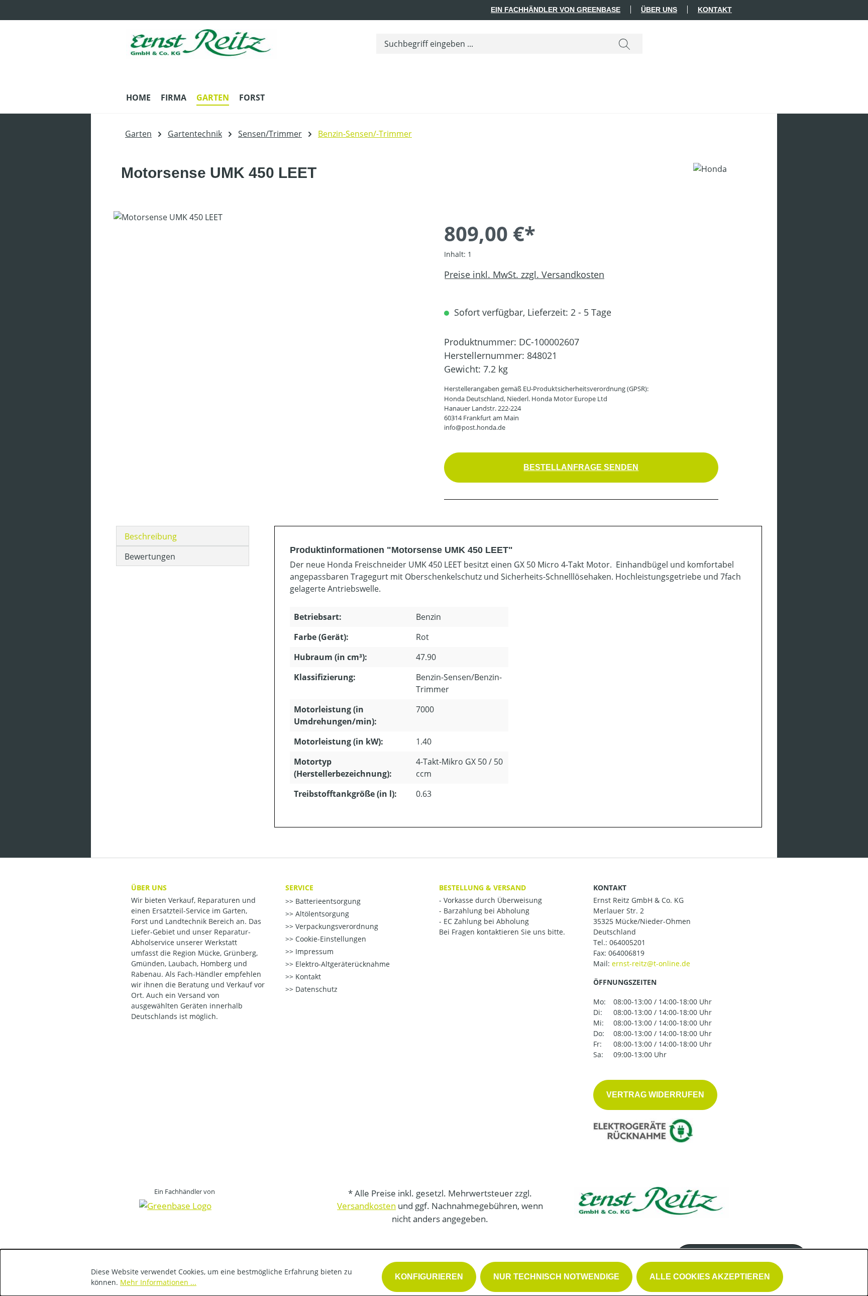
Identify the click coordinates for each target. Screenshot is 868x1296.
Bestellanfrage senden (580, 467)
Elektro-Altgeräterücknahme (341, 964)
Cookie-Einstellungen (329, 939)
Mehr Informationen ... (158, 1282)
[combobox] (491, 44)
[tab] (182, 536)
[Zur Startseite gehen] (201, 41)
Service (299, 887)
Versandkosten (366, 1206)
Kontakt (715, 10)
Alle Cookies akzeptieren (709, 1276)
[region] (268, 319)
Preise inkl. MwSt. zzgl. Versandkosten (524, 274)
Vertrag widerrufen (655, 1094)
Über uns (659, 10)
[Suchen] (624, 44)
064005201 (627, 942)
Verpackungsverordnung (335, 926)
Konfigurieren (429, 1276)
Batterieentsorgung (327, 901)
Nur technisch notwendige (556, 1276)
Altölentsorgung (321, 913)
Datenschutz (315, 989)
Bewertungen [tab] (150, 556)
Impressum (313, 951)
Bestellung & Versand (482, 887)
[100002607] (268, 319)
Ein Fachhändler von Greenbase (555, 10)
